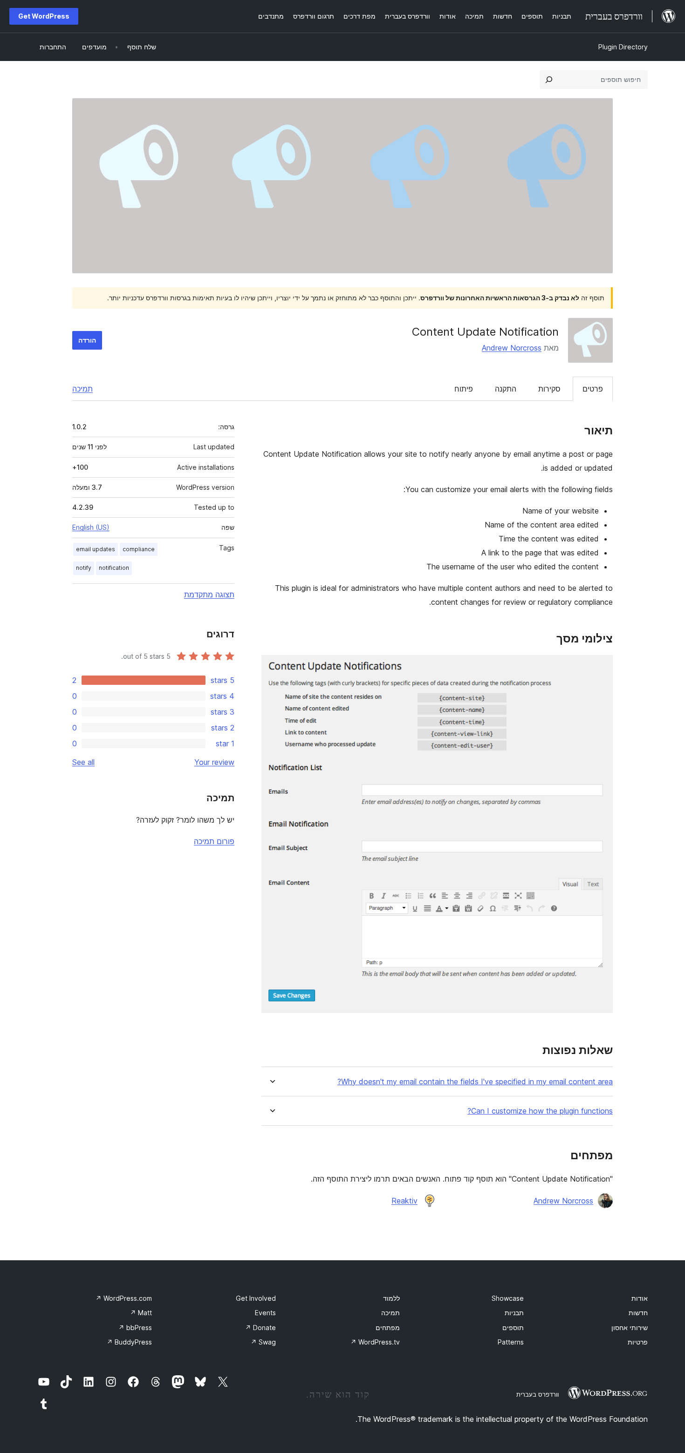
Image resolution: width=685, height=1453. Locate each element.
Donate (260, 1327)
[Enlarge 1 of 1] (600, 667)
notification (114, 567)
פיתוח (463, 388)
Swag (263, 1342)
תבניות (514, 1313)
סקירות (549, 388)
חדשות (638, 1313)
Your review (214, 762)
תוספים (513, 1327)
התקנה (505, 388)
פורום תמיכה (214, 841)
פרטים (592, 388)
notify (83, 567)
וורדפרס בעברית (537, 1394)
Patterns (511, 1342)
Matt (141, 1313)
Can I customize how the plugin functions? (540, 1111)
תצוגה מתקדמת (209, 594)
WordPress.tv (375, 1342)
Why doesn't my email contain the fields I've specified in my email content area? (475, 1081)
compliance (139, 549)
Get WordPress (43, 16)
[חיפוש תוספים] (549, 79)
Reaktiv (404, 1200)
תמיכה (82, 388)
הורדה (87, 340)
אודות (639, 1298)
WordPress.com (124, 1298)
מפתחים (388, 1327)
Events (265, 1313)
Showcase (508, 1298)
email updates (95, 549)
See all (83, 762)
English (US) (91, 527)
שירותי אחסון (629, 1327)
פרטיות (638, 1342)
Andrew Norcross (511, 347)
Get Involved (256, 1298)
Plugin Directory (623, 47)
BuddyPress (129, 1342)
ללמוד (391, 1298)
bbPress (135, 1327)
